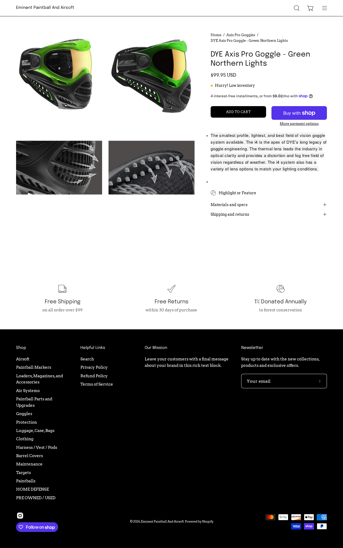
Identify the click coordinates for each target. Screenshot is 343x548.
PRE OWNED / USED (35, 497)
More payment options (299, 124)
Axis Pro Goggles (240, 35)
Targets (23, 472)
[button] (296, 8)
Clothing (24, 438)
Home (216, 35)
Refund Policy (94, 375)
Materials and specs (229, 205)
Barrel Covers (29, 455)
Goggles (24, 413)
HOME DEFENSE (32, 489)
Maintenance (29, 464)
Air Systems (28, 390)
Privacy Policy (94, 367)
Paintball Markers (33, 367)
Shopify (207, 521)
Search (87, 358)
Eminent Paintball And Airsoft (45, 8)
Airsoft (22, 358)
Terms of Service (96, 384)
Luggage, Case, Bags (35, 430)
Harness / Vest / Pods (36, 447)
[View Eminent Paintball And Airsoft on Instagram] (20, 516)
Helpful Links (92, 348)
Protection (26, 421)
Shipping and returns (230, 214)
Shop (21, 348)
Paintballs (25, 480)
